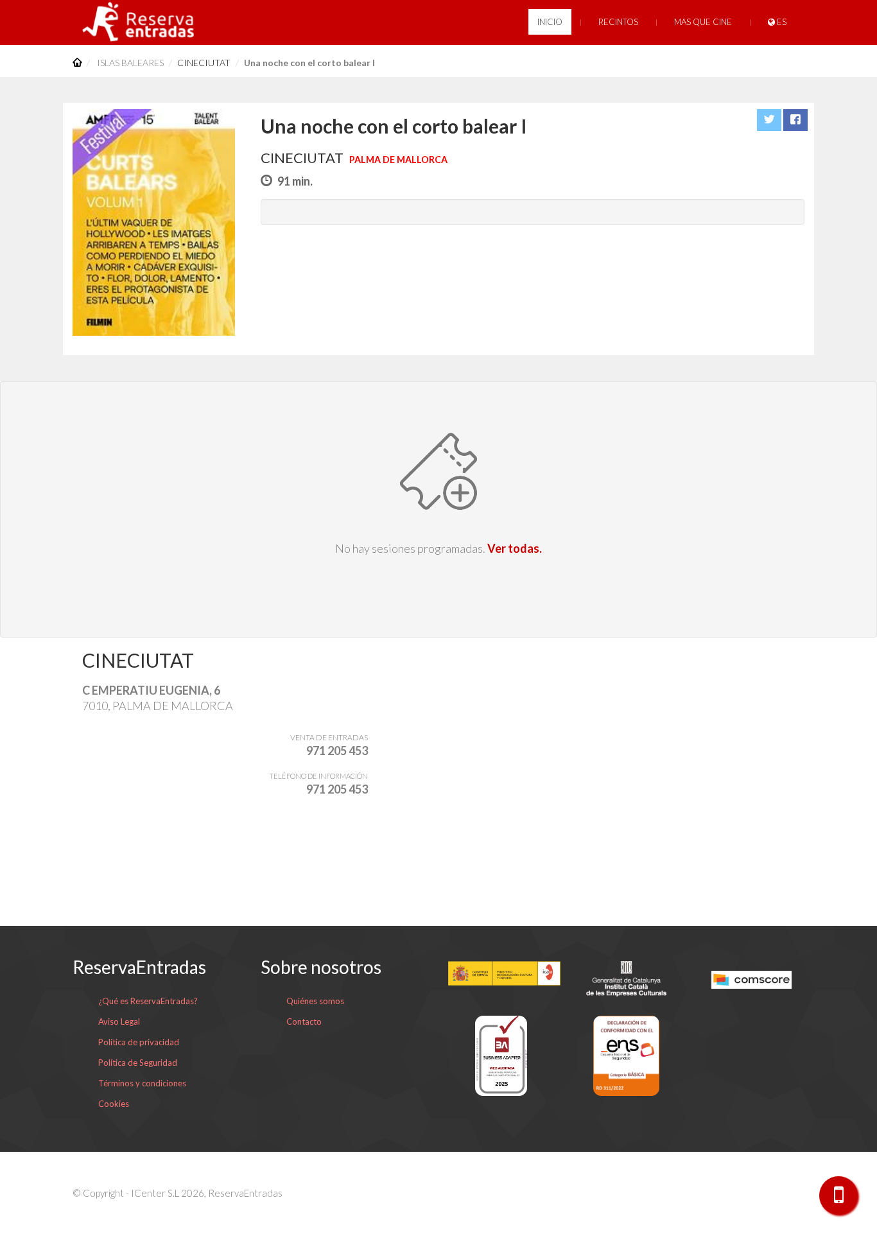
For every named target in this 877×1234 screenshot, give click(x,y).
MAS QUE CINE (703, 22)
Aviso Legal (119, 1021)
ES (780, 22)
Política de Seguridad (137, 1062)
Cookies (113, 1104)
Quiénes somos (315, 1001)
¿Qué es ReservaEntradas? (148, 1001)
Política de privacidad (138, 1042)
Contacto (304, 1021)
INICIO (549, 22)
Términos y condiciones (142, 1083)
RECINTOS (618, 22)
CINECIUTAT (203, 62)
